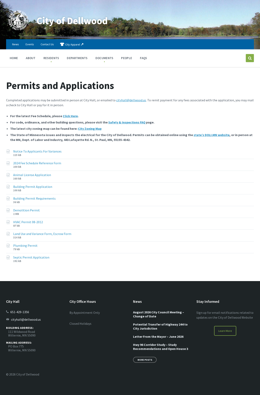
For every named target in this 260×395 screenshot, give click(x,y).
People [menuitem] (126, 58)
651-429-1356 (19, 312)
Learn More (225, 331)
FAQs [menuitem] (143, 58)
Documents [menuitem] (104, 58)
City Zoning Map (90, 129)
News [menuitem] (15, 44)
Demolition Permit (26, 210)
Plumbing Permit (25, 245)
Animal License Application (32, 175)
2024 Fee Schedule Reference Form (37, 163)
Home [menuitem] (14, 58)
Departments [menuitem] (77, 58)
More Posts (145, 359)
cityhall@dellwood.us (131, 100)
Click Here (70, 116)
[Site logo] (18, 31)
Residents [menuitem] (51, 58)
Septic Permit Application (31, 257)
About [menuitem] (31, 58)
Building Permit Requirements (34, 198)
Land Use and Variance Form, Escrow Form (42, 234)
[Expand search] (250, 58)
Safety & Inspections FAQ (126, 122)
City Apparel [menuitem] (72, 44)
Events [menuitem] (30, 44)
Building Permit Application (32, 187)
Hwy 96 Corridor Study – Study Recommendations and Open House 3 (160, 347)
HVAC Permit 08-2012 (28, 222)
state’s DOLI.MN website (212, 135)
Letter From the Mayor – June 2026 (158, 336)
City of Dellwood (72, 21)
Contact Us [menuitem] (47, 44)
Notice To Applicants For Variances (37, 151)
